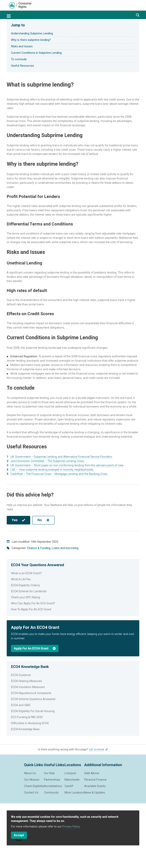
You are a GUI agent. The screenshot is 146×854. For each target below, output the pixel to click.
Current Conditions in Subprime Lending (36, 53)
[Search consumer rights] (137, 15)
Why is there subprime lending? (31, 40)
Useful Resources (22, 66)
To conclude (19, 59)
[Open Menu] (9, 16)
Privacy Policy (71, 826)
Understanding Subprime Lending (32, 33)
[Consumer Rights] (20, 5)
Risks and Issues (22, 46)
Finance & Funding (38, 548)
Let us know (96, 749)
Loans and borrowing (65, 548)
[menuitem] (73, 573)
